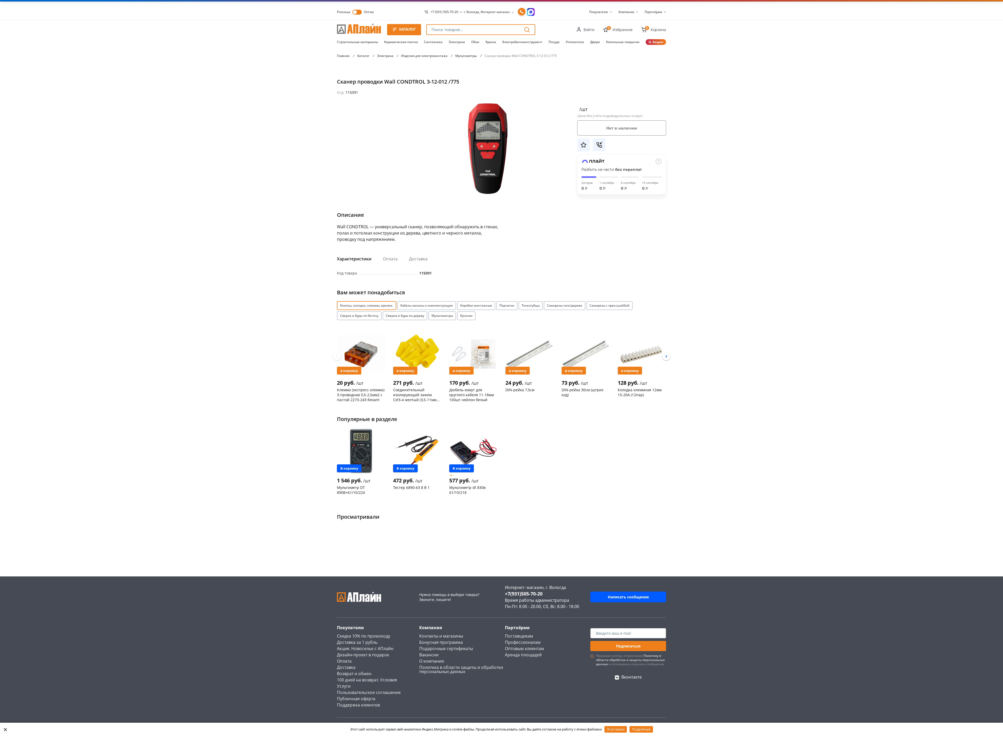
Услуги (344, 686)
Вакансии (429, 655)
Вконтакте (631, 677)
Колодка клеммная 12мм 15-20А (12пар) (640, 392)
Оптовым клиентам (524, 648)
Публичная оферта (356, 699)
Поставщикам (519, 636)
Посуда (554, 42)
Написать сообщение (628, 596)
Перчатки (506, 305)
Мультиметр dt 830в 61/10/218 (467, 490)
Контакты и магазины (441, 636)
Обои (475, 42)
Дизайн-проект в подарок (363, 655)
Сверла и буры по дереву (405, 315)
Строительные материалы (357, 42)
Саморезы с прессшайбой (609, 305)
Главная (343, 56)
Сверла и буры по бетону (359, 315)
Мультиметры (466, 56)
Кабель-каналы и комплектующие (426, 305)
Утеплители (575, 42)
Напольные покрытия (622, 42)
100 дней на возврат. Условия (367, 680)
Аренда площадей (523, 655)
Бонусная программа (441, 642)
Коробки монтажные (476, 305)
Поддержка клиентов (358, 705)
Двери (595, 42)
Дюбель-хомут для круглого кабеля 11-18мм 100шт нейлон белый (471, 394)
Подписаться (628, 646)
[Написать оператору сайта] (531, 12)
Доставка (418, 259)
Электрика (457, 42)
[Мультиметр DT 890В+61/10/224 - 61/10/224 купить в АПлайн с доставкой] (361, 451)
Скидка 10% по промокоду (363, 636)
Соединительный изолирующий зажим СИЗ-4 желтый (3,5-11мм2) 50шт (416, 394)
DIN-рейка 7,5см (519, 389)
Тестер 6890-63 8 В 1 (411, 487)
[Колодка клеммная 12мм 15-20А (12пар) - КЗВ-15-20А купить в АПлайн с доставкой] (642, 353)
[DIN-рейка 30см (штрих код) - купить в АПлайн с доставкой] (585, 353)
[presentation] (337, 356)
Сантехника (433, 42)
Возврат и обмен (354, 673)
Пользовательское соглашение (369, 692)
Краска (491, 42)
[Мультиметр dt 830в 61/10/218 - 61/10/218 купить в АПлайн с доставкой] (473, 451)
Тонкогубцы (531, 305)
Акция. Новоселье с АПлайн (365, 648)
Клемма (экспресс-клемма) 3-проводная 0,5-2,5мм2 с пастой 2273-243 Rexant (360, 394)
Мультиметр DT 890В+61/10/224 (351, 490)
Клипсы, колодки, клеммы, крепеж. (366, 305)
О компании (431, 661)
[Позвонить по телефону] (521, 12)
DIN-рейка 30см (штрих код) (582, 392)
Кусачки (466, 315)
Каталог (363, 56)
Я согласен (615, 729)
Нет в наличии (621, 128)
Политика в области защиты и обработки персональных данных (461, 669)
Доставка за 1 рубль (357, 642)
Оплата (390, 259)
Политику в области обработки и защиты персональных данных (630, 659)
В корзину (349, 370)
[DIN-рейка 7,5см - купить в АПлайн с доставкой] (529, 353)
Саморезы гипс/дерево (564, 305)
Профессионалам (523, 642)
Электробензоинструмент (522, 42)
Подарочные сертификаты (446, 648)
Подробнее (641, 729)
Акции (657, 42)
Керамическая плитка (401, 42)
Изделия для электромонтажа (424, 56)
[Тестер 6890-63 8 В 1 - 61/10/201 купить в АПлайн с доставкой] (417, 451)
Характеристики (354, 259)
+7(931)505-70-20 (524, 594)
